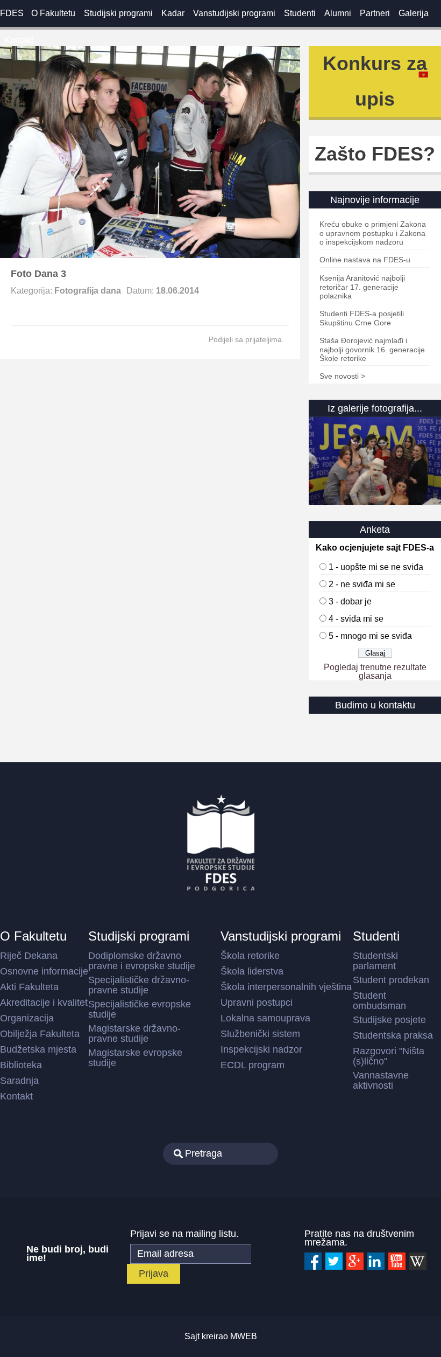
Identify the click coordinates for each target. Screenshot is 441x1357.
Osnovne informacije (44, 971)
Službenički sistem (260, 1033)
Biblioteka (21, 1065)
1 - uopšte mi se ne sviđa (376, 567)
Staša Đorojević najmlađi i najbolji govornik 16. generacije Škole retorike (372, 349)
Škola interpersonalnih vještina (286, 987)
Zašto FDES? (375, 154)
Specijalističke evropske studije (139, 1009)
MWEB (243, 1336)
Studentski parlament (375, 960)
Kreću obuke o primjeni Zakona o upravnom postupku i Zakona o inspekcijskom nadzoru (372, 233)
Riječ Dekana (29, 955)
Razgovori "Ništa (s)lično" (388, 1056)
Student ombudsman (379, 1000)
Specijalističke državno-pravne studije (138, 985)
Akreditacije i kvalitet (44, 1002)
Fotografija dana (87, 290)
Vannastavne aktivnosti (381, 1080)
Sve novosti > (342, 376)
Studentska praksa (393, 1035)
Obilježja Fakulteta (40, 1033)
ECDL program (252, 1065)
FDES (12, 13)
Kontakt (18, 40)
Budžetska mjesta (38, 1049)
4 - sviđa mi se (356, 618)
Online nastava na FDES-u (364, 259)
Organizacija (27, 1018)
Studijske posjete (389, 1019)
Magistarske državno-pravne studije (134, 1033)
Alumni (337, 13)
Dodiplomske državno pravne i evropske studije (141, 960)
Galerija (414, 13)
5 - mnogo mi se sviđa (370, 636)
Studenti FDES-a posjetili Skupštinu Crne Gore (361, 318)
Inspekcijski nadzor (261, 1049)
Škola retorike (250, 955)
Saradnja (19, 1080)
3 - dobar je (350, 601)
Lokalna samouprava (265, 1018)
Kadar (172, 13)
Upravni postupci (256, 1002)
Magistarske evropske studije (135, 1057)
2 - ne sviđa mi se (362, 584)
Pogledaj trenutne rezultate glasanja (375, 671)
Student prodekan (391, 980)
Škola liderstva (251, 971)
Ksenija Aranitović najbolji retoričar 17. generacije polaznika (362, 287)
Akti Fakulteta (29, 987)
